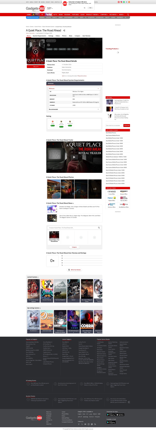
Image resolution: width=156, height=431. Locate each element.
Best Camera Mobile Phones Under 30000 (116, 167)
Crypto (76, 17)
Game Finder (38, 26)
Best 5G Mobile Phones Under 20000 (115, 173)
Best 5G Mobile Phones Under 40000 (115, 181)
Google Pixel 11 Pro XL (67, 356)
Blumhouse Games (124, 364)
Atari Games (111, 358)
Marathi (95, 2)
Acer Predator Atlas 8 (84, 354)
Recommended (53, 109)
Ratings (51, 36)
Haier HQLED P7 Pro (83, 352)
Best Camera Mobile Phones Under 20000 (116, 162)
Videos (58, 36)
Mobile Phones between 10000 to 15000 (116, 157)
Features (75, 15)
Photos (64, 36)
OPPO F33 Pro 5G (47, 350)
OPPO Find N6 (29, 348)
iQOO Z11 (64, 344)
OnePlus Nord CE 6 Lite (48, 346)
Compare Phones (47, 364)
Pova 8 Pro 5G (65, 352)
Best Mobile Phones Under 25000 (114, 146)
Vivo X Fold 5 (29, 364)
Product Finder (92, 15)
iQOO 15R (28, 362)
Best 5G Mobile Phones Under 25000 (115, 175)
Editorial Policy (65, 418)
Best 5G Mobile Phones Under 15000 (115, 170)
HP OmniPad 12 (47, 344)
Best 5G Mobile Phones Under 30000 (115, 178)
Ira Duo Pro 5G (82, 342)
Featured (109, 97)
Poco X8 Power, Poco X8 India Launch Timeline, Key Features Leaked (93, 399)
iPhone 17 (45, 356)
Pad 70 (80, 344)
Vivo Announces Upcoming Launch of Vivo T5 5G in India (67, 384)
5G (125, 17)
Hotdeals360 (99, 17)
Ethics (63, 416)
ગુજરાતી (80, 416)
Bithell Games (123, 353)
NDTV (27, 2)
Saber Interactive (30, 33)
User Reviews (86, 36)
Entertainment (68, 17)
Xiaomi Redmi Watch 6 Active (86, 346)
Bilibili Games (123, 351)
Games (31, 26)
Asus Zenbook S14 (30, 354)
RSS (47, 422)
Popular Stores (111, 188)
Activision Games (101, 351)
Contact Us (49, 420)
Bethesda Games (124, 342)
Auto (55, 15)
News (61, 15)
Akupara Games (101, 360)
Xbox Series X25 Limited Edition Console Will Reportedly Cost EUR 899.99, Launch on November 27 (118, 400)
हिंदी (39, 2)
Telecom (48, 17)
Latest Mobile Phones (48, 362)
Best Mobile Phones (111, 132)
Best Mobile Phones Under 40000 (114, 154)
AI (42, 15)
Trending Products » (112, 49)
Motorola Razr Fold (30, 344)
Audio (81, 17)
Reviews (67, 15)
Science (113, 17)
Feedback (48, 416)
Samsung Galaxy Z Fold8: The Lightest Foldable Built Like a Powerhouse (122, 102)
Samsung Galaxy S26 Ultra (32, 342)
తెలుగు (95, 414)
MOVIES (43, 2)
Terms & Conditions (67, 420)
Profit (36, 2)
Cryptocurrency (47, 352)
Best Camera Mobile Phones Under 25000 (116, 165)
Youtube (85, 424)
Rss (95, 424)
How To (54, 17)
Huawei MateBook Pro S (68, 358)
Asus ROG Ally (82, 356)
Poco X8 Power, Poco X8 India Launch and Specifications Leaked (40, 384)
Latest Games (32, 277)
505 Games (100, 349)
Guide (83, 15)
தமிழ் (90, 414)
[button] (101, 290)
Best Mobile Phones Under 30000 (114, 148)
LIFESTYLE (57, 2)
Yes (90, 7)
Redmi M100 (65, 346)
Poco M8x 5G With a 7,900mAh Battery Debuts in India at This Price (93, 384)
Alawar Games (100, 362)
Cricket (48, 2)
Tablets (107, 17)
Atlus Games (111, 360)
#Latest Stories (30, 396)
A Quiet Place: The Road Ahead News (59, 203)
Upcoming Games (33, 308)
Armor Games (111, 349)
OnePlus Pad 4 (46, 348)
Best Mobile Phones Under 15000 (114, 140)
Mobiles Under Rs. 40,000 (32, 350)
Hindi (84, 414)
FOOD (52, 2)
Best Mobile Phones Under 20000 (114, 143)
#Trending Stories (31, 380)
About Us (48, 412)
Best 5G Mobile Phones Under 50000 (115, 183)
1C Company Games (102, 345)
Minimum (51, 88)
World (31, 2)
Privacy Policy (65, 414)
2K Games (99, 347)
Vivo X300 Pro (29, 358)
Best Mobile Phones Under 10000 (114, 138)
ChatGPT (28, 346)
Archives (48, 418)
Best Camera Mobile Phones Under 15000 (116, 159)
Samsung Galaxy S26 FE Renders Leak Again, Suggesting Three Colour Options (119, 385)
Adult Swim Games (101, 353)
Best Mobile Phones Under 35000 (114, 151)
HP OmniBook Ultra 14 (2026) (50, 354)
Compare (103, 15)
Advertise (48, 424)
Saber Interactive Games (48, 26)
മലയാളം (85, 416)
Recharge (113, 15)
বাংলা (87, 414)
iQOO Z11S (65, 350)
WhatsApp (92, 424)
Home (29, 15)
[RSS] (129, 2)
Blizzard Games (123, 355)
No (84, 7)
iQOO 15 (28, 356)
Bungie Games (123, 373)
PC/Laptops (91, 17)
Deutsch (91, 416)
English (79, 414)
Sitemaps (49, 414)
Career (63, 412)
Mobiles (42, 17)
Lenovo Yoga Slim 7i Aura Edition (34, 360)
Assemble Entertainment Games (111, 353)
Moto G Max (65, 354)
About (28, 36)
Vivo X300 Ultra (29, 352)
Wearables (120, 17)
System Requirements (39, 36)
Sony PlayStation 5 (47, 342)
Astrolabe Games (112, 356)
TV (85, 17)
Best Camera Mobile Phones (113, 135)
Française (97, 416)
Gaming (60, 17)
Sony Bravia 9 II (82, 350)
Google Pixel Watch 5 (84, 348)
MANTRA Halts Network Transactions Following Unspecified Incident (40, 399)
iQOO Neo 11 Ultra (66, 348)
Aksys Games (100, 358)
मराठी (99, 414)
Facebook (79, 424)
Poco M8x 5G (65, 342)
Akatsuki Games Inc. (102, 355)
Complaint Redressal (67, 422)
